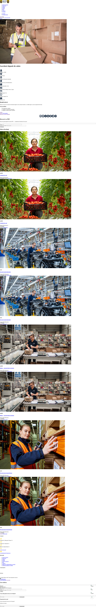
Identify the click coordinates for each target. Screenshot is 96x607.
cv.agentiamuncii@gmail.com (5, 553)
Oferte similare (5, 113)
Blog (3, 9)
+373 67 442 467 (7, 17)
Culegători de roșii (3, 175)
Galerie (3, 6)
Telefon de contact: (3, 125)
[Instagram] (55, 116)
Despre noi (4, 5)
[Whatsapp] (45, 116)
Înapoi (1, 18)
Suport (3, 8)
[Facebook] (40, 116)
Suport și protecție (5, 561)
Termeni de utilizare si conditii (7, 565)
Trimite (1, 591)
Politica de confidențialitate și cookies (8, 564)
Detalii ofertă (9, 178)
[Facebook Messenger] (43, 116)
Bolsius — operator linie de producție (7, 368)
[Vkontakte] (48, 116)
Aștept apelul (22, 606)
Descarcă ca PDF (3, 114)
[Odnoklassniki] (50, 116)
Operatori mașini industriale (5, 319)
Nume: (1, 124)
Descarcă (2, 126)
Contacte (3, 10)
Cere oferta (2, 16)
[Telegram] (53, 116)
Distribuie (8, 114)
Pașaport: (1, 585)
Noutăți (3, 7)
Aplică (1, 112)
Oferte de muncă (5, 4)
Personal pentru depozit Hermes (6, 473)
